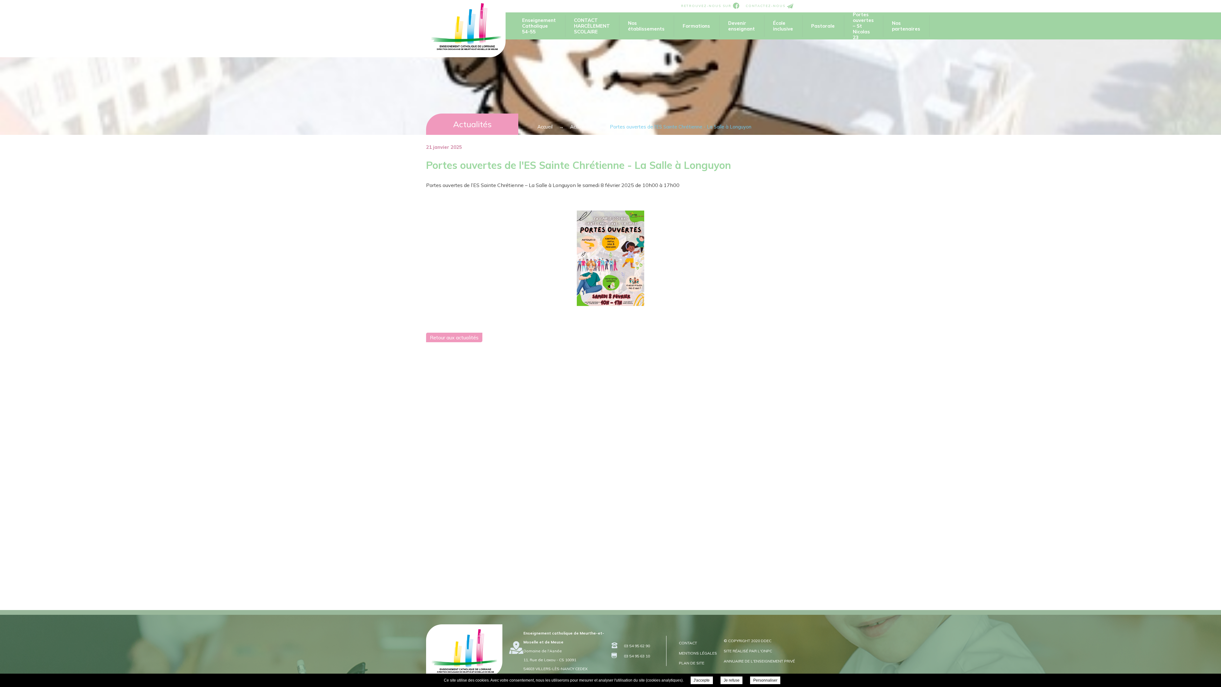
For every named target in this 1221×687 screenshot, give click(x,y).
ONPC (766, 651)
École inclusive (783, 26)
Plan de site (691, 663)
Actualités (472, 124)
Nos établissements (646, 26)
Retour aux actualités (454, 337)
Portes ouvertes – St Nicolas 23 (863, 25)
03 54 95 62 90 (637, 645)
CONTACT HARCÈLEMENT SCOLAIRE (592, 26)
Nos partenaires (906, 26)
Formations (696, 26)
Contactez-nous (766, 6)
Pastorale (823, 26)
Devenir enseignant (741, 26)
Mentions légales (698, 653)
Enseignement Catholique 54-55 (539, 26)
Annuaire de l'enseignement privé (759, 661)
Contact (688, 643)
